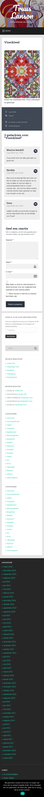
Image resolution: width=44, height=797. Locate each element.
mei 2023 (7, 664)
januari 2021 (8, 747)
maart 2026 (8, 567)
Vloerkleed (12, 42)
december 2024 (9, 600)
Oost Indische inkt (13, 421)
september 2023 (9, 653)
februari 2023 (8, 675)
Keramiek (10, 449)
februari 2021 (8, 743)
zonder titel (11, 363)
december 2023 (9, 642)
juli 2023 (6, 657)
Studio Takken (8, 778)
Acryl (8, 463)
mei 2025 (7, 589)
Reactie (9, 240)
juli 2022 (6, 702)
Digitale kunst (11, 432)
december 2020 (9, 750)
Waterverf (10, 446)
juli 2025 (6, 582)
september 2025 (9, 574)
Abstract (10, 470)
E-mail (9, 272)
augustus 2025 (9, 578)
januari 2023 (8, 679)
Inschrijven (11, 336)
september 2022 (9, 694)
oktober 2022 (8, 690)
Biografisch (11, 439)
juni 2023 (7, 660)
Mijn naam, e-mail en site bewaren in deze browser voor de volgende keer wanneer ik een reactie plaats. (21, 284)
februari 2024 (8, 634)
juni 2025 (7, 585)
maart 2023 (8, 672)
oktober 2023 (8, 649)
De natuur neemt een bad (18, 122)
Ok (23, 793)
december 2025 (9, 570)
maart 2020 (8, 758)
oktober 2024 (8, 604)
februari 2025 (8, 593)
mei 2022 (7, 709)
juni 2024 (7, 619)
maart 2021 (8, 739)
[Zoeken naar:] (22, 348)
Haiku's (9, 425)
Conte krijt (10, 418)
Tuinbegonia (11, 374)
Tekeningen (11, 467)
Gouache (10, 453)
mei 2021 (7, 732)
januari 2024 (8, 638)
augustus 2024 (9, 612)
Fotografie (10, 428)
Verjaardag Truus (13, 367)
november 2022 (9, 687)
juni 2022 (7, 705)
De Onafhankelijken (10, 774)
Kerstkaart (10, 370)
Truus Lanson (22, 11)
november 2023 (9, 645)
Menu (8, 31)
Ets (8, 460)
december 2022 (9, 683)
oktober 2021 (8, 717)
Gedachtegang (14, 126)
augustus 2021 (9, 720)
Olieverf (9, 474)
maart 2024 (8, 630)
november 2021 (9, 713)
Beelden (9, 442)
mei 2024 (7, 623)
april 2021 (7, 735)
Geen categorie (12, 478)
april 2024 (7, 627)
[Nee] (41, 788)
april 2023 (7, 668)
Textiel (11, 116)
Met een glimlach (13, 435)
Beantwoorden (35, 151)
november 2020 (9, 754)
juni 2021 (7, 728)
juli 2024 (6, 615)
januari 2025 (8, 597)
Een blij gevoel (12, 377)
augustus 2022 (9, 698)
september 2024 (9, 608)
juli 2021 (6, 724)
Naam (9, 262)
